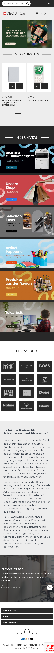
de (49, 3)
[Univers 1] (27, 222)
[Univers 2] (27, 317)
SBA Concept (32, 648)
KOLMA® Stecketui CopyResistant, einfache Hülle (11, 102)
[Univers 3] (27, 190)
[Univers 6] (27, 158)
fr (45, 3)
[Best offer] (27, 34)
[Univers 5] (27, 253)
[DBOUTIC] (14, 13)
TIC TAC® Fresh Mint (38, 100)
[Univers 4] (27, 285)
